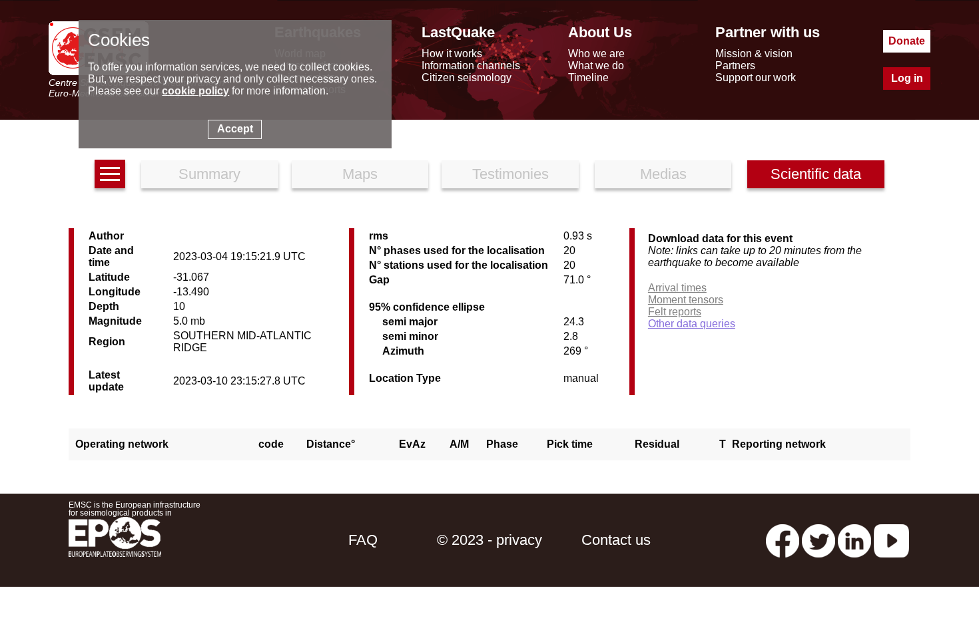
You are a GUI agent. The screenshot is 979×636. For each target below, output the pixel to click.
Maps (360, 174)
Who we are (596, 53)
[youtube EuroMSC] (891, 540)
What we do (596, 65)
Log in (907, 78)
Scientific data (816, 174)
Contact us (616, 540)
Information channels (471, 65)
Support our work (755, 77)
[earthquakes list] (110, 174)
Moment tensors (685, 299)
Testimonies (510, 174)
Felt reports (674, 311)
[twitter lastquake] (818, 540)
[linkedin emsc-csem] (854, 540)
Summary (209, 174)
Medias (663, 174)
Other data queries (691, 323)
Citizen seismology (466, 77)
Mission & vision (754, 53)
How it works (452, 53)
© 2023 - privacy (489, 540)
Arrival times (677, 287)
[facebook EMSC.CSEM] (782, 540)
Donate (906, 41)
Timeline (588, 77)
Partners (735, 65)
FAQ (363, 540)
